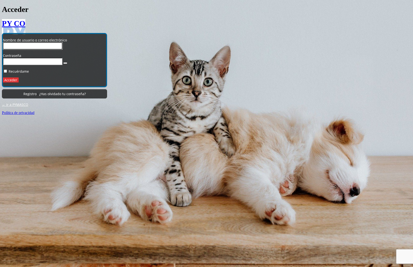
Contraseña (12, 55)
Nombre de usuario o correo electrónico (35, 40)
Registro (30, 94)
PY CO (13, 23)
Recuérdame (19, 71)
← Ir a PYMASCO (15, 104)
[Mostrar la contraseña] (65, 63)
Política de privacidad (18, 113)
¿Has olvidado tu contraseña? (62, 94)
